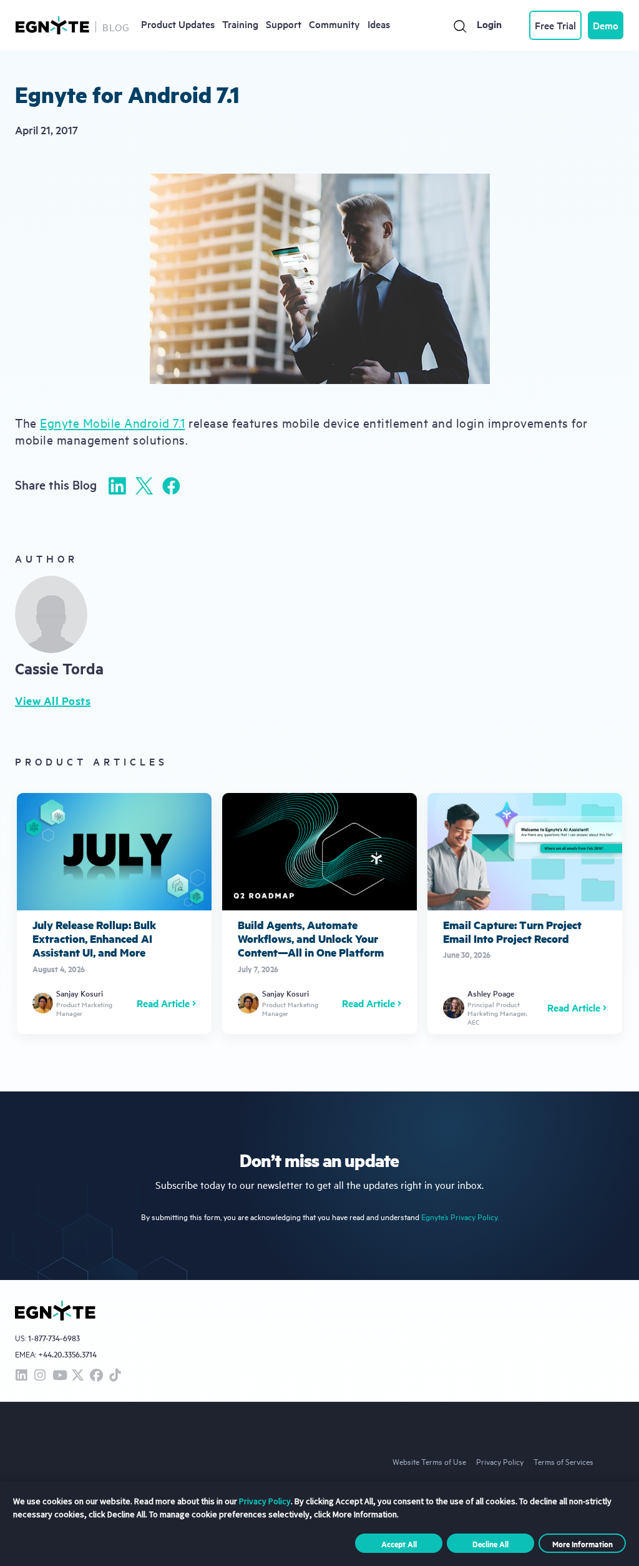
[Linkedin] (117, 486)
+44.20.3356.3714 (67, 1354)
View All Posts (52, 700)
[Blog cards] (114, 913)
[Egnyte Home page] (52, 25)
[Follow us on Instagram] (40, 1376)
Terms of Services (563, 1461)
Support (283, 24)
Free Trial (555, 25)
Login (489, 24)
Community (334, 24)
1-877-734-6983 (54, 1338)
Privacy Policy (500, 1461)
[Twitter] (144, 485)
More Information (582, 1543)
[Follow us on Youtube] (58, 1376)
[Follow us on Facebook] (96, 1376)
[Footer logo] (55, 1311)
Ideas (379, 24)
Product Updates (178, 24)
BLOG (116, 26)
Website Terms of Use (429, 1461)
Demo (605, 25)
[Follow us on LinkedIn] (21, 1376)
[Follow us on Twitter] (77, 1376)
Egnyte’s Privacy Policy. (460, 1216)
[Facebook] (171, 486)
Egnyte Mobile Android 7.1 (112, 422)
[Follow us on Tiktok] (115, 1376)
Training (240, 24)
